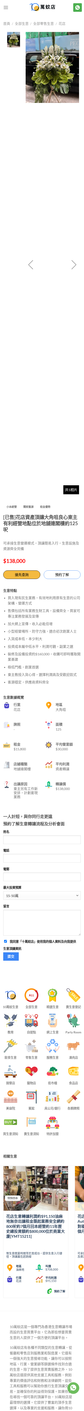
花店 (62, 23)
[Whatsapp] (73, 1388)
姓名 (6, 832)
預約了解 (62, 575)
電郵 (6, 869)
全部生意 (22, 23)
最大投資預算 (12, 887)
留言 (6, 906)
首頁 (6, 23)
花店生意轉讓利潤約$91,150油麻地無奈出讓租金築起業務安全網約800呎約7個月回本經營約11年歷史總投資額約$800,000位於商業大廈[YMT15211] (35, 1226)
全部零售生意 (43, 23)
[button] (74, 265)
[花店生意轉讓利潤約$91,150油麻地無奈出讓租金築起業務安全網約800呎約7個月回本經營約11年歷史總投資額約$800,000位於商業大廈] (35, 1188)
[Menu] (5, 7)
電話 (6, 850)
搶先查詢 (22, 575)
